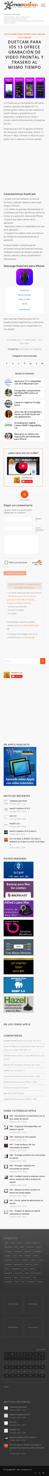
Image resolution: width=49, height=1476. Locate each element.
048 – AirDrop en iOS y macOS (23, 1137)
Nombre (39, 520)
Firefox (38, 1247)
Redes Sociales (36, 1273)
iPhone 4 (28, 1256)
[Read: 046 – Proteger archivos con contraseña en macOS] (6, 1156)
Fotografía (35, 349)
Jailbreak (25, 1260)
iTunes (17, 1260)
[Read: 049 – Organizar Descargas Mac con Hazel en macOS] (6, 1127)
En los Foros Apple (17, 1024)
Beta (15, 1247)
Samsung (8, 1277)
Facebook (30, 1247)
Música (7, 1269)
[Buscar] (35, 5)
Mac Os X (28, 1264)
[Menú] (41, 5)
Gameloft (27, 1251)
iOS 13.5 (13, 816)
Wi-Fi (23, 1282)
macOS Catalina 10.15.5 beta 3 (23, 831)
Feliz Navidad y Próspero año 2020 (25, 1064)
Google (7, 1256)
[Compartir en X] (13, 363)
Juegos (33, 1260)
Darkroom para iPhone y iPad (27, 1076)
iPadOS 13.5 (15, 823)
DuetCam (23, 349)
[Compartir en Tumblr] (36, 363)
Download (23, 309)
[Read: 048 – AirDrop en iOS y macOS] (6, 1138)
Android (28, 1243)
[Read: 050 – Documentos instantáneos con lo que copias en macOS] (6, 1117)
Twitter (17, 1282)
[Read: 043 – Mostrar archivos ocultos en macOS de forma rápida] (6, 1190)
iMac (20, 1256)
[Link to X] (36, 1473)
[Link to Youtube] (43, 1473)
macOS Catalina (21, 1087)
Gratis (14, 1256)
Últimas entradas (12, 14)
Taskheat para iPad (18, 801)
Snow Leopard (25, 1277)
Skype (16, 1277)
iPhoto (35, 1256)
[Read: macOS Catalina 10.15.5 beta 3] (6, 832)
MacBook (8, 1264)
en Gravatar (26, 637)
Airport (20, 1243)
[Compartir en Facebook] (7, 363)
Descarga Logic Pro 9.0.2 (30, 1040)
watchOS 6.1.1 (19, 1070)
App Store (8, 1247)
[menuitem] (35, 5)
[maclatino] (20, 5)
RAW (26, 1273)
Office (32, 1269)
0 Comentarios (29, 340)
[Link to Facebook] (39, 1473)
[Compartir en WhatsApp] (19, 363)
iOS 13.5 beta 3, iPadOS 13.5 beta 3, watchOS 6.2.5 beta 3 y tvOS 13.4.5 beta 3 (27, 841)
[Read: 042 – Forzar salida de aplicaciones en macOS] (6, 1201)
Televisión (8, 1282)
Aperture (36, 1243)
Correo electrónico (40, 530)
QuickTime (19, 1273)
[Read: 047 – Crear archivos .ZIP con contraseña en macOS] (6, 1145)
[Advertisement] (24, 167)
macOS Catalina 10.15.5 (20, 808)
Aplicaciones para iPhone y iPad (20, 34)
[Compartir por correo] (42, 363)
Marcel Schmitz (24, 295)
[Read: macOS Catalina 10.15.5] (6, 809)
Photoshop (8, 1273)
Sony (34, 1277)
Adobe (13, 1243)
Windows (31, 1282)
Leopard (41, 1260)
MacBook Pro (18, 1264)
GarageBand (37, 1251)
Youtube (40, 1282)
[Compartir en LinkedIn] (30, 363)
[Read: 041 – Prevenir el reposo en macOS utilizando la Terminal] (6, 1212)
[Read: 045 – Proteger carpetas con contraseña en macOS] (6, 1166)
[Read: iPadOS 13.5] (6, 824)
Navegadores (16, 1269)
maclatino (24, 343)
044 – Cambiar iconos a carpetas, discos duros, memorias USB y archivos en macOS (27, 1179)
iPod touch (8, 1260)
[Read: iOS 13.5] (6, 817)
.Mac (6, 1243)
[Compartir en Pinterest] (24, 363)
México (36, 1264)
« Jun (6, 1386)
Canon (22, 1247)
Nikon (26, 1269)
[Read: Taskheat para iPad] (6, 802)
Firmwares (8, 1251)
